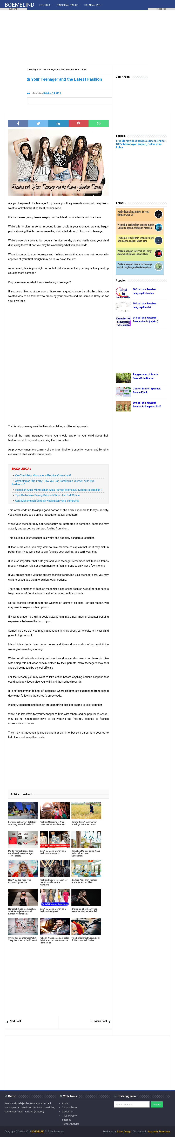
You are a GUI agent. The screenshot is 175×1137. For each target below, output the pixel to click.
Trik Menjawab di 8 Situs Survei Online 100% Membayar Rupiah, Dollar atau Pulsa (140, 144)
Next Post (15, 1021)
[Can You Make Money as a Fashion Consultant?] (55, 839)
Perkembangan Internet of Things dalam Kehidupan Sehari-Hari (134, 252)
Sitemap (66, 1119)
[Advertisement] (87, 37)
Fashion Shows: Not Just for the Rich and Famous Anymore (54, 882)
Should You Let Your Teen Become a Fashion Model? (84, 910)
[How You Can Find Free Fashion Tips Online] (23, 868)
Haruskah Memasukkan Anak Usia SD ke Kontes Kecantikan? (85, 853)
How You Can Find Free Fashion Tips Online (19, 881)
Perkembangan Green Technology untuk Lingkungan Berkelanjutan (134, 266)
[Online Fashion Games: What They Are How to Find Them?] (23, 926)
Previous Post (99, 1021)
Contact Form (69, 1107)
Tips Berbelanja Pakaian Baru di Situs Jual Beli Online (85, 939)
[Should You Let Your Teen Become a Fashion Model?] (86, 897)
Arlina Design (124, 1131)
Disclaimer (67, 1111)
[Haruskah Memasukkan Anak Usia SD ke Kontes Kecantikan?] (86, 839)
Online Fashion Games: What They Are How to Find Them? (22, 939)
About (65, 1103)
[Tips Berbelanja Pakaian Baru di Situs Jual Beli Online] (86, 926)
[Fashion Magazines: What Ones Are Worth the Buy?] (55, 810)
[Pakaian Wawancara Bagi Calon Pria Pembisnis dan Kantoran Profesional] (55, 926)
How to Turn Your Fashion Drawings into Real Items (84, 823)
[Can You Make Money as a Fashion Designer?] (55, 897)
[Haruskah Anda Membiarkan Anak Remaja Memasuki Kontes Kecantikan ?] (23, 897)
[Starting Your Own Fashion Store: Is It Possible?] (86, 868)
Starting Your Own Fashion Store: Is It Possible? (84, 881)
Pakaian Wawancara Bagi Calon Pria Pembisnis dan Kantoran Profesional (54, 940)
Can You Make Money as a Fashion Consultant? (43, 475)
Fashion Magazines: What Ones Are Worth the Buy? (52, 823)
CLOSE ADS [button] (14, 9)
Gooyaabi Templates (159, 1131)
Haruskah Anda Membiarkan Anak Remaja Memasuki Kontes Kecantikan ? (58, 489)
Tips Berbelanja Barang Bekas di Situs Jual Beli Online (47, 495)
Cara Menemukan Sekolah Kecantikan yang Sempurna (47, 500)
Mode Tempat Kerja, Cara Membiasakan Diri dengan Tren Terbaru (20, 853)
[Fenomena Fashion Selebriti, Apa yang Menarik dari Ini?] (23, 810)
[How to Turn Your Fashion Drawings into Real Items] (86, 810)
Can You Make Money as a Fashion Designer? (53, 910)
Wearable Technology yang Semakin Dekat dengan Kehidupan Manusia (135, 226)
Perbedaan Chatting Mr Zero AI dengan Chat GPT (133, 213)
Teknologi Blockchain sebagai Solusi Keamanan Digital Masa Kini (135, 239)
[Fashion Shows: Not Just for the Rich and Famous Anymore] (55, 868)
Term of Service (70, 1124)
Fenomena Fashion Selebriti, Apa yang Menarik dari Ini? (22, 823)
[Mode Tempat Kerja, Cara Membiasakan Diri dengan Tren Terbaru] (23, 839)
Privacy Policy (69, 1115)
